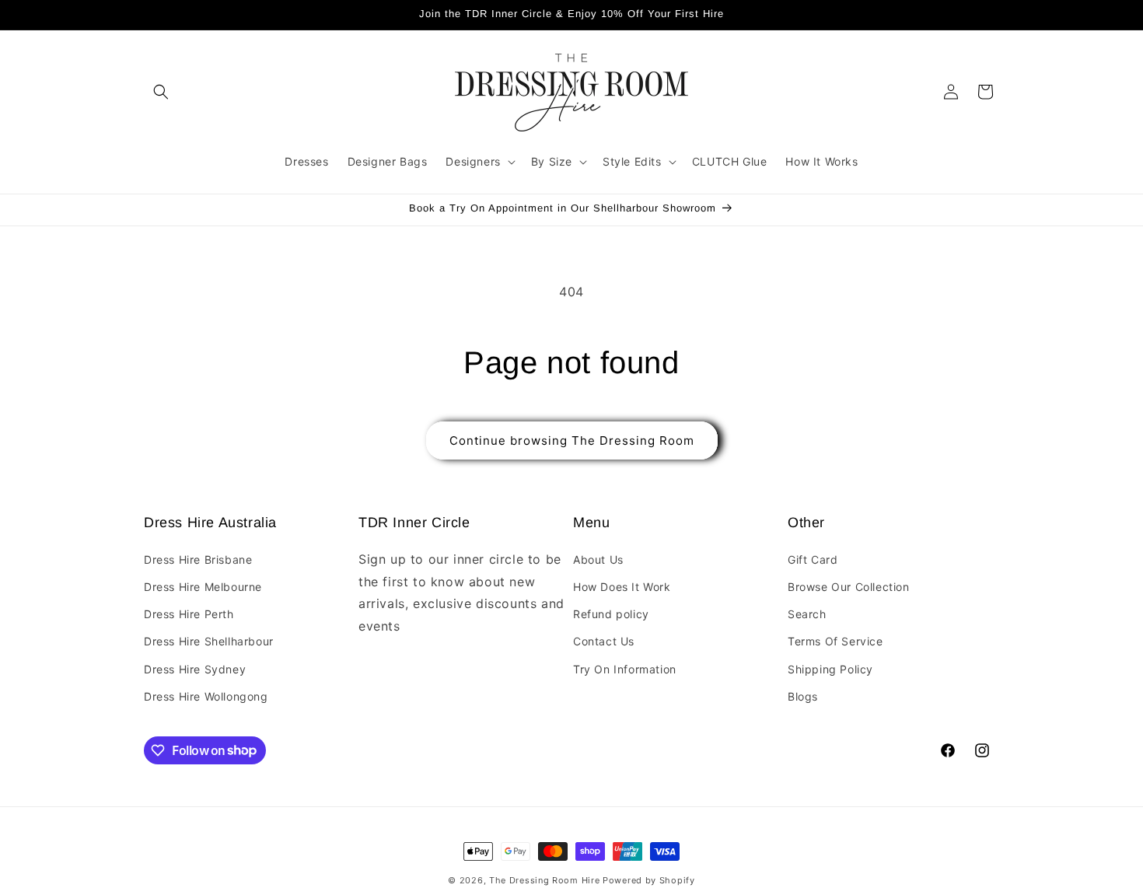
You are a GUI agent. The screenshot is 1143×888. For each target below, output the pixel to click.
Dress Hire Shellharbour (209, 641)
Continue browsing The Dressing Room (571, 440)
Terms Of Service (835, 641)
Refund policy (611, 614)
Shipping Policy (830, 668)
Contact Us (603, 641)
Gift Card (812, 558)
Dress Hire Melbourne (203, 586)
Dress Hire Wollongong (206, 695)
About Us (598, 558)
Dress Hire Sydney (195, 668)
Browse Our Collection (849, 586)
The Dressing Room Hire (544, 880)
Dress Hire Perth (189, 614)
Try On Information (624, 668)
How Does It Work (622, 586)
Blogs (803, 695)
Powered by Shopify (649, 880)
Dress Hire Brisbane (198, 558)
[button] (161, 92)
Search (807, 614)
